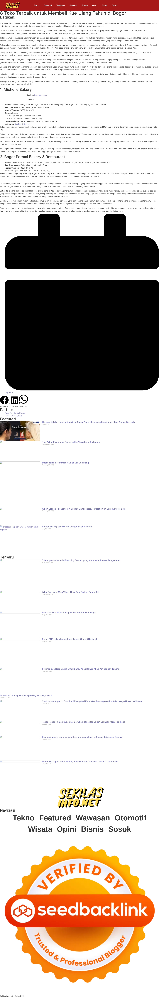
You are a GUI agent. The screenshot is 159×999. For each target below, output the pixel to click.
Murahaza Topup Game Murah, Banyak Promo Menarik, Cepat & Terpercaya (80, 761)
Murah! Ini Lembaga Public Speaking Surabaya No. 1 (26, 695)
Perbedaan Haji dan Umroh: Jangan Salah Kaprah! (67, 526)
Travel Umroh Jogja (13, 416)
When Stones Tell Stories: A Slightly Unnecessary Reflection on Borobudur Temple (83, 509)
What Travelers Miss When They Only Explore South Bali (70, 592)
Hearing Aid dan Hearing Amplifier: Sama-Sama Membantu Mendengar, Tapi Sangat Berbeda (88, 422)
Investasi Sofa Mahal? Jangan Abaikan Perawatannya (69, 612)
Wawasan (60, 5)
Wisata (85, 5)
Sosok (115, 5)
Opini (94, 5)
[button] (4, 402)
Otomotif (73, 5)
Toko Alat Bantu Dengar (15, 413)
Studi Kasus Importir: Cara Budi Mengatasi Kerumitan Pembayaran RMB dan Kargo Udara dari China (92, 701)
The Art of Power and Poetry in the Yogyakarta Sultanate (71, 442)
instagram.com (40, 95)
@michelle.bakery (22, 124)
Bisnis (104, 5)
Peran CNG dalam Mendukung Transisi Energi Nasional (69, 639)
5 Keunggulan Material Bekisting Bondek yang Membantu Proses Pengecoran (81, 560)
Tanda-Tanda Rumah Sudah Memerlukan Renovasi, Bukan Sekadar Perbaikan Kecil (83, 722)
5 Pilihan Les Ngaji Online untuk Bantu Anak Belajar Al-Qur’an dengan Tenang (80, 669)
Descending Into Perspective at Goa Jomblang (65, 462)
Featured (48, 5)
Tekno (36, 5)
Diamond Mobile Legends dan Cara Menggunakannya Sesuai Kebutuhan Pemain (82, 737)
